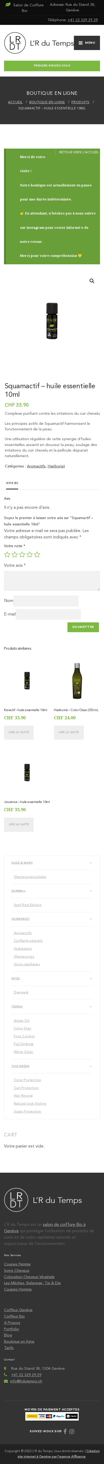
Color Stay (22, 1028)
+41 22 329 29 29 (83, 20)
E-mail (10, 614)
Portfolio (11, 1329)
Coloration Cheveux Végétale (29, 1277)
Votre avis (15, 566)
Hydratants (23, 948)
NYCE (15, 978)
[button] (92, 281)
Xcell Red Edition (28, 905)
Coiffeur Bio (14, 1316)
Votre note (14, 546)
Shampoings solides (30, 877)
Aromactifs (36, 466)
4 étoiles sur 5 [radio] (29, 554)
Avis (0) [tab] (12, 483)
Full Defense (24, 1044)
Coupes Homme (18, 1289)
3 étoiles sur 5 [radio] (22, 554)
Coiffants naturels (28, 941)
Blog (8, 1335)
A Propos (12, 1323)
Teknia (17, 1006)
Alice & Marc (22, 863)
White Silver (23, 1052)
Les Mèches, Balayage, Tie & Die (32, 1283)
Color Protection (27, 1080)
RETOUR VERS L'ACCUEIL (78, 152)
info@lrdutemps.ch (26, 1381)
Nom (8, 601)
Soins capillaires (27, 964)
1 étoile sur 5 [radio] (7, 554)
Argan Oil (22, 1021)
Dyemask (21, 992)
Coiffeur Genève (18, 1310)
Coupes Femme (17, 1264)
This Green (20, 1066)
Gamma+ (18, 891)
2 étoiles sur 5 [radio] (14, 554)
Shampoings (24, 956)
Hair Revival (23, 1095)
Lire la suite (19, 732)
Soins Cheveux (16, 1271)
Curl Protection (26, 1088)
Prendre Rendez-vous (52, 65)
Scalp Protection (27, 1111)
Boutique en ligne (19, 1342)
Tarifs (9, 1348)
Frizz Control (24, 1036)
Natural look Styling (30, 1103)
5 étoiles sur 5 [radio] (37, 554)
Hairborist (56, 466)
